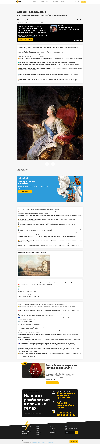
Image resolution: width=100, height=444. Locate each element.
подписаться (25, 191)
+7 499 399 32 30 (25, 434)
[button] (53, 164)
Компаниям (54, 1)
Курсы (35, 1)
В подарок (45, 1)
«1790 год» (21, 291)
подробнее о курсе (52, 382)
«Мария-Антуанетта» (23, 296)
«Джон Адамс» (22, 294)
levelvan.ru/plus (32, 36)
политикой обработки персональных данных (43, 442)
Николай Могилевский (65, 27)
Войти (83, 1)
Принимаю (73, 441)
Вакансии (38, 434)
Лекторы (63, 1)
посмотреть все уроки (25, 39)
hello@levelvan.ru (26, 431)
